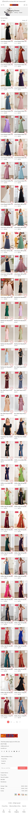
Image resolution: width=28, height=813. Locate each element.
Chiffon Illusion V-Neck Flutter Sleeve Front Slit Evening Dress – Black (20, 692)
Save (3, 23)
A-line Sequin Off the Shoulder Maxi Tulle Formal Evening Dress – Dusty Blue (20, 227)
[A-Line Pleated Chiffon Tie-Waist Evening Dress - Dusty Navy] (7, 101)
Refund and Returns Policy (6, 756)
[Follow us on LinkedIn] (11, 751)
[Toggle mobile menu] (1, 5)
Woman (11, 12)
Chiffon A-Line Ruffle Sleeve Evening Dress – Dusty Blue (20, 460)
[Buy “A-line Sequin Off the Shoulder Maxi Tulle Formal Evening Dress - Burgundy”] (12, 226)
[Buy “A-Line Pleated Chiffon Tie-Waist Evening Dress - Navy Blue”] (12, 156)
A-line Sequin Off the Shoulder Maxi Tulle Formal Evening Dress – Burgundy (7, 227)
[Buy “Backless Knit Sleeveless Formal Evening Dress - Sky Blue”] (12, 365)
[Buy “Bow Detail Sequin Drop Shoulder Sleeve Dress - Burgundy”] (12, 388)
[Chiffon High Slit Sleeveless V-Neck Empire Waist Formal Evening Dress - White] (7, 682)
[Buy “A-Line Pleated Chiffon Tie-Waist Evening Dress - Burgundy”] (12, 63)
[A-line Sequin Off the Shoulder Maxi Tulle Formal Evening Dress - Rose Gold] (7, 287)
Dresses (20, 12)
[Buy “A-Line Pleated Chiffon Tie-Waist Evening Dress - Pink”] (25, 156)
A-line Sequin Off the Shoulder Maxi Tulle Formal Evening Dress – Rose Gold (7, 297)
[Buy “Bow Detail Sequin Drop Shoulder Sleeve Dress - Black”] (25, 365)
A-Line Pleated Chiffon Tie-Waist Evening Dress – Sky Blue (20, 181)
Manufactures (3, 781)
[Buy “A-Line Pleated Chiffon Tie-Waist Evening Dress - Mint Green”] (25, 133)
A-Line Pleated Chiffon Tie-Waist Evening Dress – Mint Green (20, 134)
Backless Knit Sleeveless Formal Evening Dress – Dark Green (7, 320)
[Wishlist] (12, 24)
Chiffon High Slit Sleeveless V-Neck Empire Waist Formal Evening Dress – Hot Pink (7, 599)
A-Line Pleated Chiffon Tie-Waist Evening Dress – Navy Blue (7, 158)
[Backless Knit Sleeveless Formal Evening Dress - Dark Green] (7, 310)
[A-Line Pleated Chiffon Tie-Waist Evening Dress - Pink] (20, 147)
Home (7, 12)
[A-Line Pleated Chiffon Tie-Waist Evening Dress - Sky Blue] (20, 170)
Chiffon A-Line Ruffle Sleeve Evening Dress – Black (7, 460)
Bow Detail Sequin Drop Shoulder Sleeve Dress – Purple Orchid (20, 413)
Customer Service (4, 772)
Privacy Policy (4, 758)
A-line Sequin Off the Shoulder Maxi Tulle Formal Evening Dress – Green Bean (20, 251)
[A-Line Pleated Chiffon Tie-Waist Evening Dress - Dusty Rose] (20, 101)
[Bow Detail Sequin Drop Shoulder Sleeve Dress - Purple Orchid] (20, 403)
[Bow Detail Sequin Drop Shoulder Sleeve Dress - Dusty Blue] (20, 380)
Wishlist (23, 811)
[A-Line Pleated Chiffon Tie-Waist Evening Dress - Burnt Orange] (20, 54)
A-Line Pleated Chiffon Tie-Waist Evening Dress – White (7, 204)
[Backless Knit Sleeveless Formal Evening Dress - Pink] (7, 333)
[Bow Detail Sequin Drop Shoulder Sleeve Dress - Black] (20, 356)
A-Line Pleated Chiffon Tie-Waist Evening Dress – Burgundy (7, 65)
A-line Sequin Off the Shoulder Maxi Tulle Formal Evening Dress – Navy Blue (7, 274)
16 (16, 722)
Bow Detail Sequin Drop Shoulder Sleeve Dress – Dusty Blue (20, 390)
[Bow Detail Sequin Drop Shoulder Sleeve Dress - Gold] (7, 403)
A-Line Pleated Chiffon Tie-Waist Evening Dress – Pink (20, 158)
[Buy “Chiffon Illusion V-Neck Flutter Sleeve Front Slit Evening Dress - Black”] (25, 691)
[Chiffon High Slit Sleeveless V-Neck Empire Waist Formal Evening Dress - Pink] (20, 612)
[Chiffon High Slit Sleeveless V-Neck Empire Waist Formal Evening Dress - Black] (20, 496)
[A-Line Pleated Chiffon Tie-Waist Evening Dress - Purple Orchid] (7, 170)
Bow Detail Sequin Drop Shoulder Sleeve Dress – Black (20, 367)
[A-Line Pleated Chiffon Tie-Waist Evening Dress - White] (7, 194)
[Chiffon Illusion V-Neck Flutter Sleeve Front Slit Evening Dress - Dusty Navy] (20, 705)
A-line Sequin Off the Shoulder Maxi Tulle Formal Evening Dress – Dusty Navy (7, 251)
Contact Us (3, 761)
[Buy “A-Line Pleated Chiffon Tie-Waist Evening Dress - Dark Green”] (12, 86)
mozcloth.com (3, 748)
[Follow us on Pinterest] (6, 751)
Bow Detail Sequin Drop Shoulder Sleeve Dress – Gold (7, 413)
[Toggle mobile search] (3, 5)
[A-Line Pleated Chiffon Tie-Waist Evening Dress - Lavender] (7, 124)
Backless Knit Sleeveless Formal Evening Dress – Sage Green (20, 344)
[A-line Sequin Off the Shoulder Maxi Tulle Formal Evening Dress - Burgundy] (7, 217)
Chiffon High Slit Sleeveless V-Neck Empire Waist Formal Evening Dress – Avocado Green (20, 483)
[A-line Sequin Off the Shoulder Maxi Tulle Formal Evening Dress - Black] (20, 194)
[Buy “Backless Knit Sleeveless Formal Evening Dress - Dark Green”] (12, 319)
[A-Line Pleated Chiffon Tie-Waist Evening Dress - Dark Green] (7, 77)
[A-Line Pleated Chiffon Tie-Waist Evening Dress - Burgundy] (7, 54)
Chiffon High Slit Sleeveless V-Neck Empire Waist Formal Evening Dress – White (7, 692)
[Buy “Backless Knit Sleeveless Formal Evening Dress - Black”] (25, 295)
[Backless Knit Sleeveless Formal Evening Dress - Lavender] (20, 310)
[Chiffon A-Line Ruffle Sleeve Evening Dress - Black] (7, 449)
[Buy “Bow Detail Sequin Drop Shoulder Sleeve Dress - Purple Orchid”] (25, 412)
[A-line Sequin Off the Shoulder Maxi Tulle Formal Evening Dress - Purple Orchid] (20, 263)
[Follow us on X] (1, 751)
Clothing (16, 12)
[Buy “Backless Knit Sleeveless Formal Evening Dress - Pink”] (12, 342)
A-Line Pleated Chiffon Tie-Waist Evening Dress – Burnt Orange (20, 65)
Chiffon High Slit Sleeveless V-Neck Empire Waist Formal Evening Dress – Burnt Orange (20, 530)
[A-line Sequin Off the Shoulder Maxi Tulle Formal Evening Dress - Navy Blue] (7, 263)
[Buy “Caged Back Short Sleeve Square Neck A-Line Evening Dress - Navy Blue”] (25, 435)
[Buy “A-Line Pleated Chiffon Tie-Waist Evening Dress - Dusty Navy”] (12, 109)
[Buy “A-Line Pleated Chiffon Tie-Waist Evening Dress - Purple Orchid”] (12, 179)
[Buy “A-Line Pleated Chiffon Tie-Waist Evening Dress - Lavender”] (12, 133)
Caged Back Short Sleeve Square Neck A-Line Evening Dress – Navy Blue (20, 437)
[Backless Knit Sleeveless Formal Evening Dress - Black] (20, 287)
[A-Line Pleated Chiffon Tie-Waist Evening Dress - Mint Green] (20, 124)
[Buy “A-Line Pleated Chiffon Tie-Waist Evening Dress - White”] (12, 202)
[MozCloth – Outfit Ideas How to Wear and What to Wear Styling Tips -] (14, 5)
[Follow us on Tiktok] (19, 751)
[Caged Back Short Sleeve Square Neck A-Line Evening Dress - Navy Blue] (20, 426)
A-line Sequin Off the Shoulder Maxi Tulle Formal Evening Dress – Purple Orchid (20, 274)
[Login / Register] (24, 5)
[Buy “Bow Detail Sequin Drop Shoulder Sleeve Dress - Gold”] (12, 412)
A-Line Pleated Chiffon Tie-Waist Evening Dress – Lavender (7, 134)
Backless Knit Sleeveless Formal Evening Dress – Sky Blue (7, 367)
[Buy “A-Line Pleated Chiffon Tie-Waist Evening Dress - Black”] (12, 39)
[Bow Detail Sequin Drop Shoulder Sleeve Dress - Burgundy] (7, 380)
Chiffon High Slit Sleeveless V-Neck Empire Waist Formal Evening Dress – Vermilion (20, 669)
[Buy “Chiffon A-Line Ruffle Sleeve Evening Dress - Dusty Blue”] (25, 458)
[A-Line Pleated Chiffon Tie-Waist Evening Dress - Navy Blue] (7, 147)
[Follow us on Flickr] (16, 751)
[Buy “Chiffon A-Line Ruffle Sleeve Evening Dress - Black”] (12, 458)
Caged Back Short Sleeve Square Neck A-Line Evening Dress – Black (7, 437)
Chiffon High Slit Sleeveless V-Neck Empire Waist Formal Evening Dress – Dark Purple (20, 553)
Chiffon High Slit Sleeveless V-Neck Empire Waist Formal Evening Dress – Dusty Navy (7, 576)
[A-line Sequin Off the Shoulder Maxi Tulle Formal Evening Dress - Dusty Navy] (7, 240)
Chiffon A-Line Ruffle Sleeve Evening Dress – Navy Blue (7, 483)
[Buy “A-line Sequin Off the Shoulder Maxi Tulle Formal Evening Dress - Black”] (25, 202)
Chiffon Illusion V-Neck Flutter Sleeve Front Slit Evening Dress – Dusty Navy (20, 716)
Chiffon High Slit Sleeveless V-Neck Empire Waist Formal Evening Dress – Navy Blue (7, 623)
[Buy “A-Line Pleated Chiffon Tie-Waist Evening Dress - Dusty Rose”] (25, 109)
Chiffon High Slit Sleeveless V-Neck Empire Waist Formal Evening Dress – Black (20, 506)
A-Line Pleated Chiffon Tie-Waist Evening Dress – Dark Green (7, 88)
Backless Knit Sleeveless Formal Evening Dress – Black (20, 297)
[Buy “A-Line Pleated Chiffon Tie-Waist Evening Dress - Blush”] (25, 39)
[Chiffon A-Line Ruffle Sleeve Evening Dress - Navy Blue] (7, 473)
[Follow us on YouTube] (14, 751)
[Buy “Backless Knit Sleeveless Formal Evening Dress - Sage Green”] (25, 342)
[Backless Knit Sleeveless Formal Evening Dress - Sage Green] (20, 333)
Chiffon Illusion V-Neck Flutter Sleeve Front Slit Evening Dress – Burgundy (7, 716)
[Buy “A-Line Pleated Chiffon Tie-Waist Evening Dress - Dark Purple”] (25, 86)
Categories (16, 811)
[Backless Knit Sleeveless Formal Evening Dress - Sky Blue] (7, 356)
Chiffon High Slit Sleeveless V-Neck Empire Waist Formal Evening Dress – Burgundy (7, 530)
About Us (3, 763)
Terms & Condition (4, 777)
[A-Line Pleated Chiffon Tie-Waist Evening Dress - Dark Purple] (20, 77)
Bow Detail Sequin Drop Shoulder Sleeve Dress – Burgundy (7, 390)
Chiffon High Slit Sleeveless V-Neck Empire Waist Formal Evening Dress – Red (7, 646)
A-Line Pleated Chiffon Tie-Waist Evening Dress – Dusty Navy (7, 111)
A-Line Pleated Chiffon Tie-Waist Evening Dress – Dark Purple (20, 88)
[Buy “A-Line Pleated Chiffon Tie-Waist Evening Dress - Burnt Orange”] (25, 63)
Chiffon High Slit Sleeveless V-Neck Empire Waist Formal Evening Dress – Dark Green (7, 553)
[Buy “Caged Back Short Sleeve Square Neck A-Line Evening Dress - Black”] (12, 435)
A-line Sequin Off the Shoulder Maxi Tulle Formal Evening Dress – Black (20, 204)
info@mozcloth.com (5, 746)
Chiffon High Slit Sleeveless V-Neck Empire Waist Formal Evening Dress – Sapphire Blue (20, 646)
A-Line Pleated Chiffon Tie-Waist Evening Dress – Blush (20, 41)
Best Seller (3, 779)
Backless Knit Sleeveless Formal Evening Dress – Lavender (20, 320)
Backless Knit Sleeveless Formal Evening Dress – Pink (7, 344)
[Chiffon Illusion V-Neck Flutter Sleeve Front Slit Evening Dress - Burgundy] (7, 705)
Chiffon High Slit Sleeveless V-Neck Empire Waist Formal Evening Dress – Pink (20, 623)
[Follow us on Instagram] (9, 751)
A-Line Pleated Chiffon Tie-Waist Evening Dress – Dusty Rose (20, 111)
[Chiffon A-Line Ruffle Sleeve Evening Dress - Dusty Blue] (20, 449)
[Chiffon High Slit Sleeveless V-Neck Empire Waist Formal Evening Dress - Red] (7, 635)
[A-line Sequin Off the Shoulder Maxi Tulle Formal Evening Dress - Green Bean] (20, 240)
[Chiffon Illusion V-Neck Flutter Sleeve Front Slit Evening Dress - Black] (20, 682)
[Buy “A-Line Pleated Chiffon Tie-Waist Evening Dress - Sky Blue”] (25, 179)
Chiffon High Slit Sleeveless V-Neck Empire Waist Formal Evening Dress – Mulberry (20, 599)
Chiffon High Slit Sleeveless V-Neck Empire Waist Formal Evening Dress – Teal (7, 669)
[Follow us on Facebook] (4, 751)
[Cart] (26, 5)
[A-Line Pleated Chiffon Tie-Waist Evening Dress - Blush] (20, 31)
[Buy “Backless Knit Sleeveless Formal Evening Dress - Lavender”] (25, 319)
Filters (3, 20)
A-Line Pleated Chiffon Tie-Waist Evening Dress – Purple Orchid (7, 181)
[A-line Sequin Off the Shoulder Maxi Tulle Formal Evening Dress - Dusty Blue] (20, 217)
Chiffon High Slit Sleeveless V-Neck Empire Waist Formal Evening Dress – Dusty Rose (20, 576)
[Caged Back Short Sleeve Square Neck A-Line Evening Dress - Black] (7, 426)
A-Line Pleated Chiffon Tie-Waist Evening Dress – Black (7, 41)
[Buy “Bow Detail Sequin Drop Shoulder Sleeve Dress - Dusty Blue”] (25, 388)
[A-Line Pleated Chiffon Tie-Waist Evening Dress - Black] (7, 31)
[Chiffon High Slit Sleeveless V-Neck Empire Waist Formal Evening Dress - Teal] (7, 659)
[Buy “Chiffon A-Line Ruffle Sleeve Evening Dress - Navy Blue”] (12, 481)
